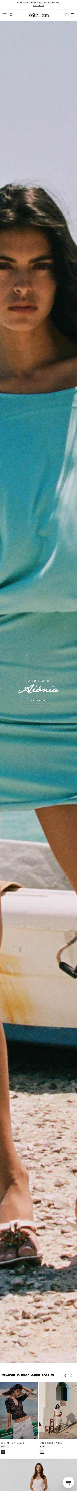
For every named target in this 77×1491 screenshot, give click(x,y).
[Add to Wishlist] (34, 1386)
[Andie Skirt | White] (58, 1410)
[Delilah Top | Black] (19, 1410)
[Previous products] (65, 1375)
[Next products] (71, 1375)
